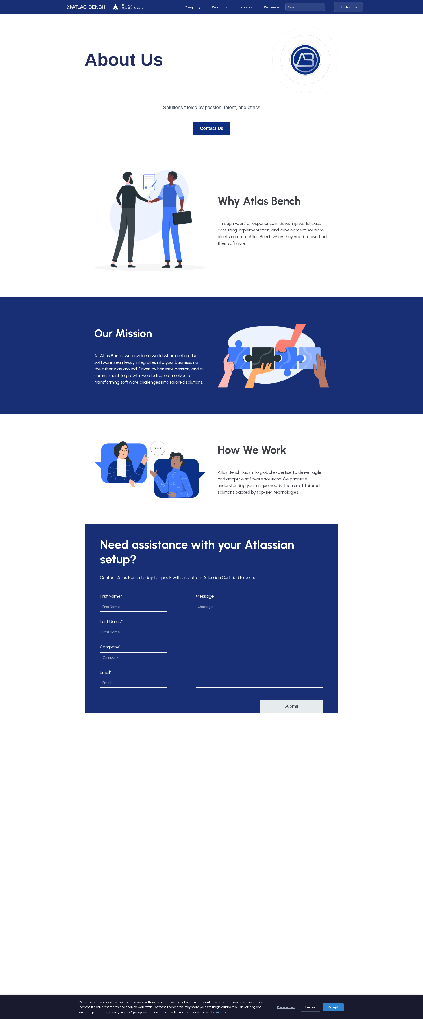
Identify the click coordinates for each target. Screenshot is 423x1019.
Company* (110, 646)
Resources (272, 7)
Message (205, 596)
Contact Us (211, 128)
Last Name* (111, 621)
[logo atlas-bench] (86, 7)
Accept (333, 1007)
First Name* (111, 596)
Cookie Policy (220, 1012)
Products (219, 7)
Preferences (286, 1007)
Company (192, 7)
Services (245, 7)
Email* (105, 672)
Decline (310, 1007)
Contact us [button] (348, 7)
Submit (291, 706)
